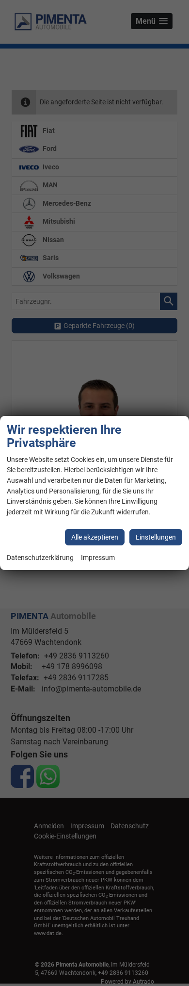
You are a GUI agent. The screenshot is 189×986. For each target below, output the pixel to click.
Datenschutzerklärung (40, 558)
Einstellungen (156, 537)
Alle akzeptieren (94, 537)
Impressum (98, 558)
